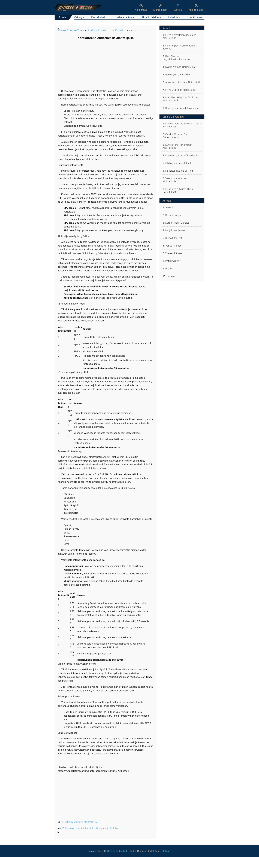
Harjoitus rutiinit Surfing (179, 170)
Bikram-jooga (173, 215)
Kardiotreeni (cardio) (177, 222)
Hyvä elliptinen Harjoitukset (180, 89)
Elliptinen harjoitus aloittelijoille (80, 821)
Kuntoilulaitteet (173, 237)
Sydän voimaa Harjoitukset (180, 66)
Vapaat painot (173, 245)
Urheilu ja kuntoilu (97, 30)
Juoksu (171, 276)
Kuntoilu (119, 30)
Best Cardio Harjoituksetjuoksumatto (176, 58)
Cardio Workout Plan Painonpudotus (175, 136)
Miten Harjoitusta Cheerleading (182, 155)
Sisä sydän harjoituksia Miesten (183, 108)
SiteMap (165, 851)
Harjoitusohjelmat (175, 230)
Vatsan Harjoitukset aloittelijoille (174, 180)
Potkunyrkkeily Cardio (177, 74)
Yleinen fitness (173, 253)
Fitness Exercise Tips (70, 30)
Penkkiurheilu (98, 17)
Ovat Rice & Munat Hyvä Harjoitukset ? (177, 190)
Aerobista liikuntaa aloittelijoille (183, 82)
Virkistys (79, 17)
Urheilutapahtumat (124, 17)
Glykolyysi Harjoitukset (178, 163)
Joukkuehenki (196, 17)
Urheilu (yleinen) (151, 17)
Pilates (169, 268)
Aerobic (133, 30)
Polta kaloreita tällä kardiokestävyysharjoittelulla (90, 828)
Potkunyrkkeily (173, 260)
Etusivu (63, 17)
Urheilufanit (174, 17)
